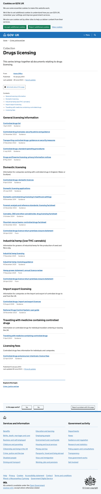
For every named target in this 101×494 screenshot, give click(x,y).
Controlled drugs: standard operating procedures (23, 149)
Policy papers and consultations (81, 449)
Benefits (6, 431)
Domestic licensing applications (16, 188)
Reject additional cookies (39, 27)
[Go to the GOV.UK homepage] (11, 35)
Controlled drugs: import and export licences (22, 301)
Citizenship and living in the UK (15, 449)
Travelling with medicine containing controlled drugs (23, 107)
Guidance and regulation (78, 440)
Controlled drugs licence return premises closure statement (28, 231)
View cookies (57, 27)
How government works (77, 458)
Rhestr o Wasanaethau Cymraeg (16, 478)
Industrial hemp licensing (13, 253)
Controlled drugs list (12, 123)
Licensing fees (10, 110)
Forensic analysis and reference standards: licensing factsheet (29, 205)
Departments (73, 431)
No (40, 407)
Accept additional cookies (14, 27)
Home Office (17, 73)
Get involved (73, 462)
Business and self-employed (14, 440)
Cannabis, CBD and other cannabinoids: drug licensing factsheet (30, 214)
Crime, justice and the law (13, 453)
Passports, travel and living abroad (50, 453)
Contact (49, 475)
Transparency (73, 453)
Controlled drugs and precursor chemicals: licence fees (26, 356)
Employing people (43, 435)
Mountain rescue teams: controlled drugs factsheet (24, 222)
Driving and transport (11, 462)
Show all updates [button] (30, 369)
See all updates (30, 80)
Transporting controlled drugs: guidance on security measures (29, 140)
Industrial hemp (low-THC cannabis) (18, 102)
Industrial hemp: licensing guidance (18, 262)
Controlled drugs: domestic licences (18, 180)
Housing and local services (46, 444)
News (70, 435)
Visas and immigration (44, 458)
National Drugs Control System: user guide (21, 310)
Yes (29, 407)
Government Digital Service (42, 478)
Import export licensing (13, 104)
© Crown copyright (90, 488)
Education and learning (45, 431)
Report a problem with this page (83, 407)
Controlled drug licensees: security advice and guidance (26, 132)
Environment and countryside (47, 440)
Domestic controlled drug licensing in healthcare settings (27, 197)
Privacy (12, 475)
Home (5, 40)
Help (5, 475)
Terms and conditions (63, 475)
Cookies (20, 475)
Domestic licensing (12, 99)
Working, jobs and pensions (47, 462)
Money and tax (42, 449)
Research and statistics (77, 444)
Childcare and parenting (13, 444)
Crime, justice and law (17, 40)
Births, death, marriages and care (16, 435)
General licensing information (16, 96)
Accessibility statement (34, 475)
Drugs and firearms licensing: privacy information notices (27, 157)
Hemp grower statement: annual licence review (23, 270)
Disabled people (9, 458)
